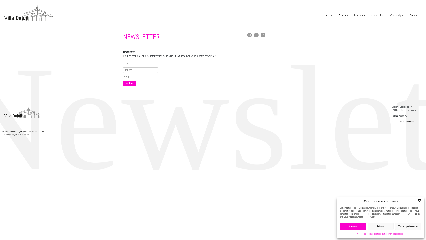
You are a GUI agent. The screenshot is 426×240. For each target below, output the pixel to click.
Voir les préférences (408, 226)
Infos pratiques (397, 15)
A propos (343, 15)
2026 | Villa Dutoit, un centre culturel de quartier (24, 131)
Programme (360, 15)
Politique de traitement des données (388, 234)
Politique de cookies (365, 234)
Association (377, 15)
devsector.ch (25, 135)
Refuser (380, 226)
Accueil (329, 15)
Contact (414, 15)
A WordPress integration (10, 135)
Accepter (353, 226)
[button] (419, 201)
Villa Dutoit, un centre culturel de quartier (29, 13)
